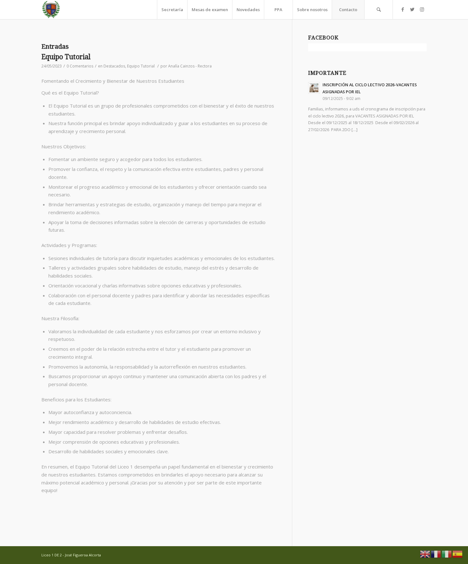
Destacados (114, 66)
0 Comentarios (80, 66)
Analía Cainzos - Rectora (190, 66)
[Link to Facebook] (403, 9)
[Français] (436, 553)
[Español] (457, 553)
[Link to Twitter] (412, 9)
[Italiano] (447, 553)
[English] (425, 553)
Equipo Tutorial (65, 57)
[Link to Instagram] (422, 9)
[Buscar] (378, 9)
